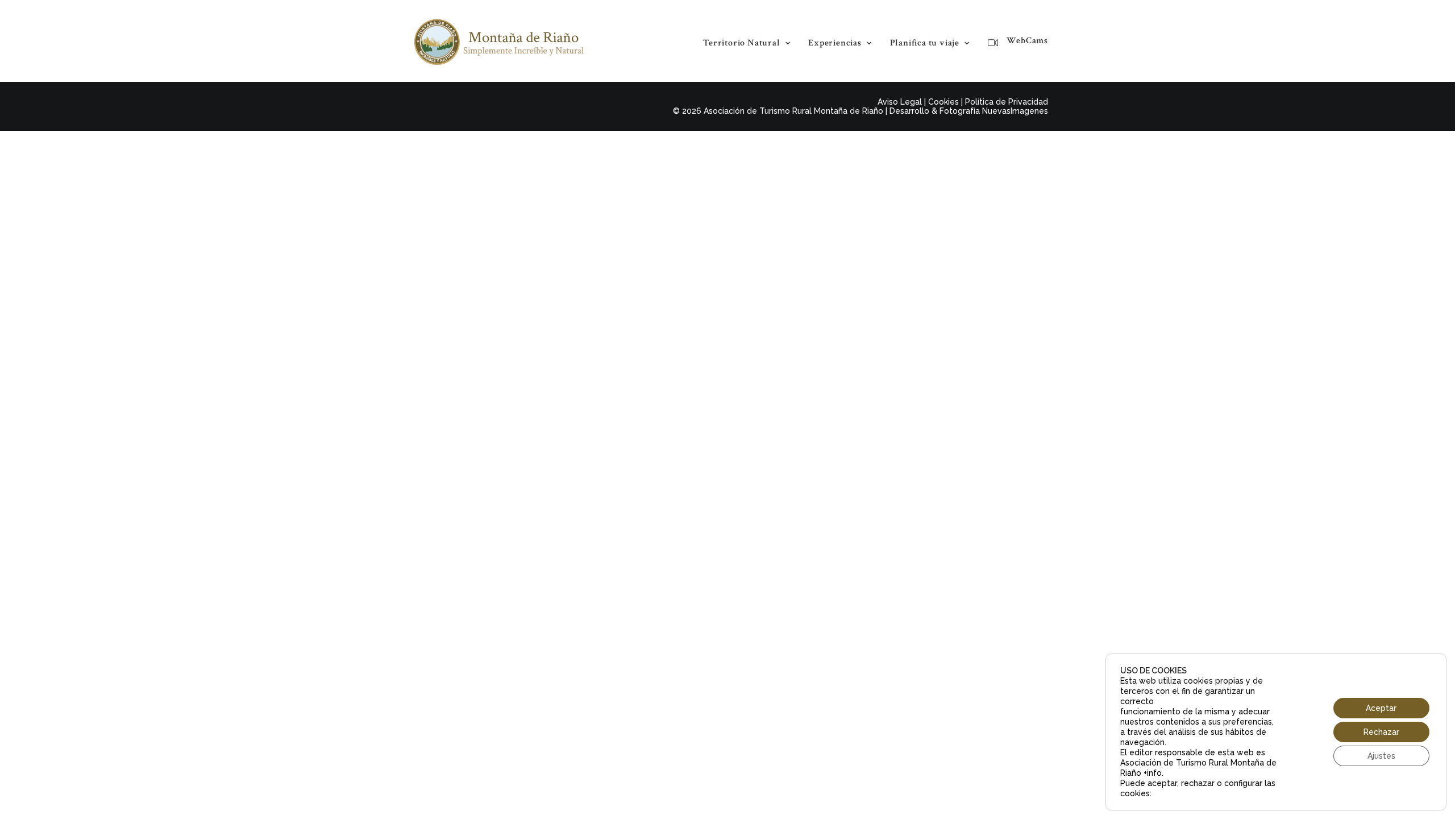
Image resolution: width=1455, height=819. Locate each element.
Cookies (943, 101)
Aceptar (1381, 708)
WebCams (1027, 41)
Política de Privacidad (1006, 101)
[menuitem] (750, 43)
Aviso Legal (900, 101)
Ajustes (1381, 755)
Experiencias (835, 43)
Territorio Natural (741, 43)
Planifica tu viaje (924, 43)
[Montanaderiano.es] (499, 41)
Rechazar (1381, 732)
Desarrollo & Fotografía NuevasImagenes (968, 110)
